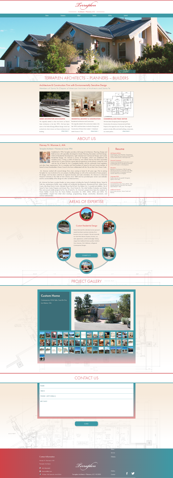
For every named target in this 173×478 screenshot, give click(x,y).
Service (113, 453)
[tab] (86, 213)
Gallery (113, 471)
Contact (113, 474)
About (112, 449)
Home (112, 446)
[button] (119, 72)
